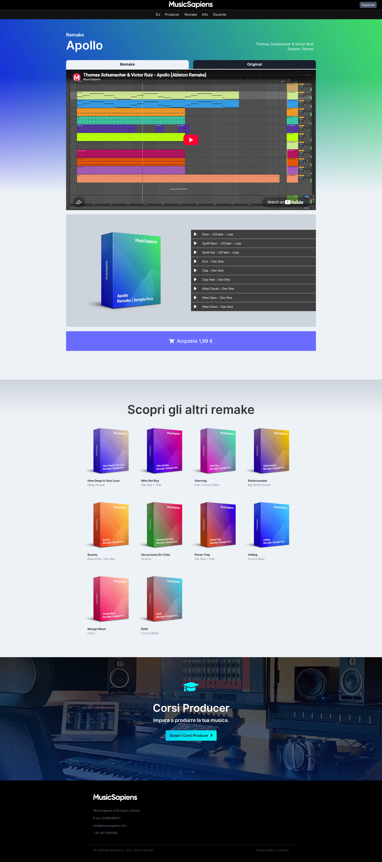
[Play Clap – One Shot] (195, 270)
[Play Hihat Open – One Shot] (195, 297)
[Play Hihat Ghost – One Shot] (195, 306)
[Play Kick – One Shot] (195, 261)
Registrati (368, 5)
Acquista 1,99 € (195, 341)
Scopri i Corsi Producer (189, 735)
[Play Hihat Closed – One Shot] (195, 288)
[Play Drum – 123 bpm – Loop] (195, 234)
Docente (219, 14)
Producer (172, 14)
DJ (158, 14)
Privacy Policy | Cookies (272, 850)
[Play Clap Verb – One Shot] (195, 279)
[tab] (127, 64)
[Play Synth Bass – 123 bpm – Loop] (195, 243)
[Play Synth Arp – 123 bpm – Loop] (195, 252)
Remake (191, 14)
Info (205, 14)
